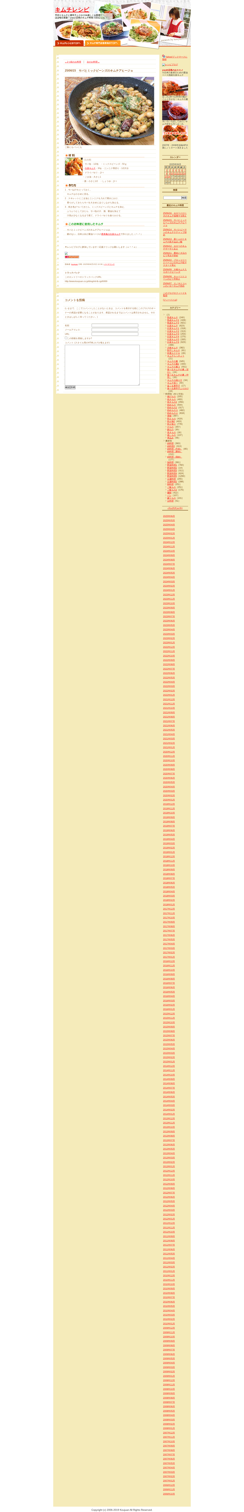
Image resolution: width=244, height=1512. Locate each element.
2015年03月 (169, 1053)
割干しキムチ (173, 350)
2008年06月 (169, 1406)
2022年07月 (169, 669)
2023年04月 (169, 629)
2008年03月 (169, 1419)
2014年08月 (169, 1083)
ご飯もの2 (172, 490)
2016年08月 (169, 979)
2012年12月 (169, 1171)
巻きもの (171, 432)
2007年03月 (169, 1472)
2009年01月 (169, 1376)
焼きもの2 (172, 402)
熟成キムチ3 (173, 323)
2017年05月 (169, 939)
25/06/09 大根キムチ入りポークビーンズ (175, 270)
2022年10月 (169, 656)
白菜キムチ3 (173, 334)
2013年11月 (169, 1123)
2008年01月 (169, 1428)
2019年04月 (169, 839)
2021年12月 (169, 699)
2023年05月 (169, 625)
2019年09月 (169, 817)
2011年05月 (169, 1253)
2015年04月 (169, 1048)
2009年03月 (169, 1367)
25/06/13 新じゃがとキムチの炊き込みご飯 (175, 240)
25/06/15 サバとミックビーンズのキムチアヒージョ (175, 223)
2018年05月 (169, 887)
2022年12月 (169, 647)
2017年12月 (169, 909)
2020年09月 (169, 765)
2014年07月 (169, 1088)
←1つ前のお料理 (73, 62)
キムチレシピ (72, 9)
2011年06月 (169, 1249)
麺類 (169, 492)
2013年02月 (169, 1162)
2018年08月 (169, 874)
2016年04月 (169, 996)
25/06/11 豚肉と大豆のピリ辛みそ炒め (175, 254)
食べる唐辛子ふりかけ (178, 388)
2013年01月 (169, 1166)
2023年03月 (169, 634)
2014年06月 (169, 1092)
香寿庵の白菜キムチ (111, 234)
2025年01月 (169, 538)
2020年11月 (169, 756)
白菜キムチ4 (173, 336)
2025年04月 (169, 524)
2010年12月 (169, 1275)
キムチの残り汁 (174, 380)
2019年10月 (169, 813)
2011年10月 (169, 1232)
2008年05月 (169, 1411)
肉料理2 (171, 446)
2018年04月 (169, 891)
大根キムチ (172, 347)
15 (166, 176)
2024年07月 (169, 564)
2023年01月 (169, 642)
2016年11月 (169, 965)
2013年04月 (169, 1153)
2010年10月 (169, 1284)
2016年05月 (169, 992)
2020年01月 (169, 800)
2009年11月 (169, 1332)
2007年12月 (169, 1433)
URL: (67, 334)
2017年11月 (169, 913)
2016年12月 (169, 961)
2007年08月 (169, 1450)
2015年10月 (169, 1022)
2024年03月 (169, 581)
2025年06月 (169, 516)
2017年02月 (169, 952)
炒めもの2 (172, 407)
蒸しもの (171, 435)
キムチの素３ (173, 367)
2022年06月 (169, 673)
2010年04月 (169, 1310)
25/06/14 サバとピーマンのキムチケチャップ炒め (175, 232)
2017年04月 (169, 944)
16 (169, 176)
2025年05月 (169, 520)
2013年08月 (169, 1136)
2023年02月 (169, 638)
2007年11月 (169, 1437)
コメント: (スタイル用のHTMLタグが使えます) (87, 342)
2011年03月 (169, 1262)
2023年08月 (169, 612)
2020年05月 (169, 782)
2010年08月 (169, 1293)
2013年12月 (169, 1118)
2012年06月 (169, 1197)
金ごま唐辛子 (173, 386)
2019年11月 (169, 808)
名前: (67, 325)
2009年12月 (169, 1328)
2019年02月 (169, 847)
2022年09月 (169, 660)
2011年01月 (169, 1271)
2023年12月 (169, 594)
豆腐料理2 (172, 481)
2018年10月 (169, 865)
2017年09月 (169, 922)
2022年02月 (169, 690)
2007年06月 (169, 1459)
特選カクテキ (173, 353)
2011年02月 (169, 1267)
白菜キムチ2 (173, 331)
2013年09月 (169, 1131)
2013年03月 (169, 1157)
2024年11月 (169, 546)
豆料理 (170, 501)
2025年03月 (169, 529)
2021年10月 (169, 708)
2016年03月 (169, 1000)
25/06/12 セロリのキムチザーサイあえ (175, 247)
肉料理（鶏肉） (174, 457)
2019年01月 (169, 852)
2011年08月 (169, 1240)
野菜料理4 (172, 473)
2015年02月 (169, 1057)
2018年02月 (169, 900)
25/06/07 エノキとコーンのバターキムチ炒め (175, 284)
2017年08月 (169, 926)
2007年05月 (169, 1463)
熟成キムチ (172, 317)
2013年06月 (169, 1144)
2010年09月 (169, 1288)
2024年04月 (169, 577)
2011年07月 (169, 1245)
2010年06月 (169, 1302)
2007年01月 (169, 1480)
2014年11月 (169, 1070)
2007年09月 (169, 1446)
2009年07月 (169, 1350)
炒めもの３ (172, 410)
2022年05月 (169, 677)
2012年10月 (169, 1179)
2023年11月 (169, 599)
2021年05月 (169, 730)
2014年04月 (169, 1101)
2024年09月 (169, 555)
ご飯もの (171, 487)
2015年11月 (169, 1018)
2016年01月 (169, 1009)
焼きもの (171, 399)
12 (178, 173)
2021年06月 (169, 725)
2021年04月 (169, 734)
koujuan (74, 264)
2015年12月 (169, 1013)
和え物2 (171, 421)
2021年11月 (169, 704)
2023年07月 (169, 616)
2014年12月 (169, 1066)
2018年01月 (169, 904)
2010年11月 (169, 1280)
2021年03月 (169, 738)
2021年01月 (169, 747)
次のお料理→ (93, 62)
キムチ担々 (172, 383)
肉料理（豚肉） (174, 451)
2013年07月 (169, 1140)
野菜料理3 (172, 470)
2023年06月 (169, 621)
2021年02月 (169, 743)
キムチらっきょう (175, 356)
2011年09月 (169, 1236)
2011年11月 (169, 1227)
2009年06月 (169, 1354)
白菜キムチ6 (173, 342)
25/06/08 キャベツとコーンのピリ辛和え (175, 277)
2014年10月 (169, 1075)
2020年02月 (169, 795)
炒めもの (171, 405)
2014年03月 (169, 1105)
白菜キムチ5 (173, 339)
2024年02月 (169, 586)
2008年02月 (169, 1424)
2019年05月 (169, 834)
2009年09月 (169, 1341)
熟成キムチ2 (173, 320)
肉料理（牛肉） (174, 449)
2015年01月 (169, 1061)
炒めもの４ (172, 413)
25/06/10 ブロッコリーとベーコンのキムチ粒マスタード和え (175, 262)
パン (169, 495)
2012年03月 (169, 1210)
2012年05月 (169, 1201)
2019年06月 (169, 830)
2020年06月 (169, 778)
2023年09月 (169, 607)
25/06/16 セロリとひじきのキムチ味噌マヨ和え (175, 214)
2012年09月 (169, 1184)
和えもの (171, 418)
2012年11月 (169, 1175)
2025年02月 (169, 533)
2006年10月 (169, 1494)
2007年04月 (169, 1467)
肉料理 (170, 443)
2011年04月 (169, 1258)
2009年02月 (169, 1371)
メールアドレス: (72, 330)
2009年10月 (169, 1336)
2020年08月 (169, 769)
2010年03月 (169, 1315)
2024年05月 (169, 573)
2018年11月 (169, 861)
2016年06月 (169, 987)
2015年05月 (169, 1044)
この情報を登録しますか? (79, 338)
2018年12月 (169, 856)
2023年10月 (169, 603)
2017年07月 (169, 930)
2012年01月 (169, 1219)
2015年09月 (169, 1027)
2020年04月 (169, 787)
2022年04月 (169, 682)
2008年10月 (169, 1389)
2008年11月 (169, 1384)
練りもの (171, 498)
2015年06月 (169, 1040)
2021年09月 (169, 712)
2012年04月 (169, 1206)
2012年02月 (169, 1214)
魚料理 (170, 462)
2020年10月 (169, 760)
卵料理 (170, 484)
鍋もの (170, 429)
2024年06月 (169, 568)
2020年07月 (169, 773)
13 (181, 173)
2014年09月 (169, 1079)
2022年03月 (169, 686)
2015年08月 (169, 1031)
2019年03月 (169, 843)
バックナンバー (175, 508)
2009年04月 (169, 1363)
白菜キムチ (90, 168)
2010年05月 (169, 1306)
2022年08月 (169, 664)
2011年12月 (169, 1223)
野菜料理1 (172, 465)
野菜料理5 (172, 476)
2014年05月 (169, 1096)
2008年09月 (169, 1393)
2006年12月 (169, 1485)
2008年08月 (169, 1398)
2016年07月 (169, 983)
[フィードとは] (170, 300)
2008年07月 (169, 1402)
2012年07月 (169, 1193)
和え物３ (171, 424)
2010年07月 (169, 1297)
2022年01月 (169, 695)
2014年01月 (169, 1114)
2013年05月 (169, 1149)
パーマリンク (109, 264)
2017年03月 (169, 948)
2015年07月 (169, 1035)
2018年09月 (169, 869)
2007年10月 (169, 1441)
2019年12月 (169, 804)
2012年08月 (169, 1188)
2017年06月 (169, 935)
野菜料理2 (172, 468)
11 (175, 173)
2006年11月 (169, 1489)
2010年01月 (169, 1323)
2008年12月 (169, 1380)
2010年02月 (169, 1319)
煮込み (170, 438)
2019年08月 (169, 821)
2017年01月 (169, 957)
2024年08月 (169, 560)
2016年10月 (169, 970)
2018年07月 (169, 878)
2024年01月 (169, 590)
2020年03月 (169, 791)
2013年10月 (169, 1127)
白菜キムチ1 (173, 328)
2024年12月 (169, 542)
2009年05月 (169, 1358)
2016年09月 (169, 974)
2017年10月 (169, 917)
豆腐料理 (171, 479)
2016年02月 (169, 1005)
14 (184, 173)
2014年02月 (169, 1110)
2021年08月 (169, 717)
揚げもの (171, 396)
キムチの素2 (173, 364)
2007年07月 (169, 1454)
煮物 (169, 416)
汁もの (170, 427)
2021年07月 (169, 721)
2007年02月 (169, 1476)
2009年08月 (169, 1345)
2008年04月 (169, 1415)
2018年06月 (169, 883)
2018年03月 (169, 896)
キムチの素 (172, 361)
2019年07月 (169, 826)
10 (172, 173)
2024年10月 (169, 551)
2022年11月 (169, 651)
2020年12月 (169, 752)
